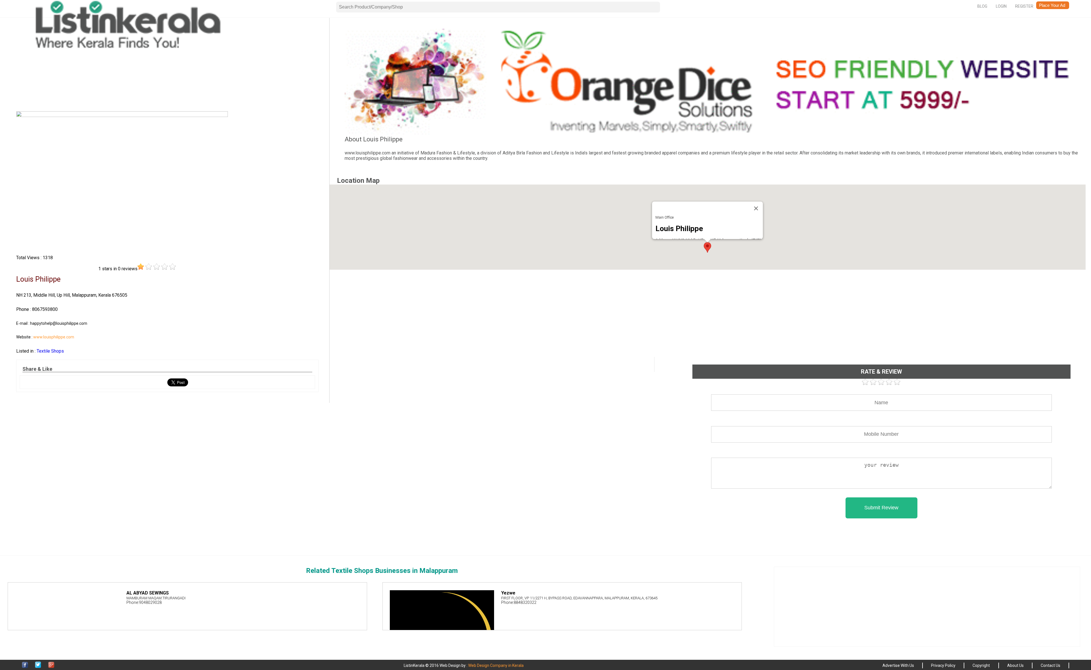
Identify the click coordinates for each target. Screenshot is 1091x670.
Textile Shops (50, 351)
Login (1001, 6)
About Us (1015, 665)
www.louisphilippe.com (53, 337)
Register (1024, 6)
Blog (982, 6)
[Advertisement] (167, 68)
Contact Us (1050, 665)
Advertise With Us (898, 665)
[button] (707, 247)
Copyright (981, 665)
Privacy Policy (943, 665)
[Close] (756, 208)
